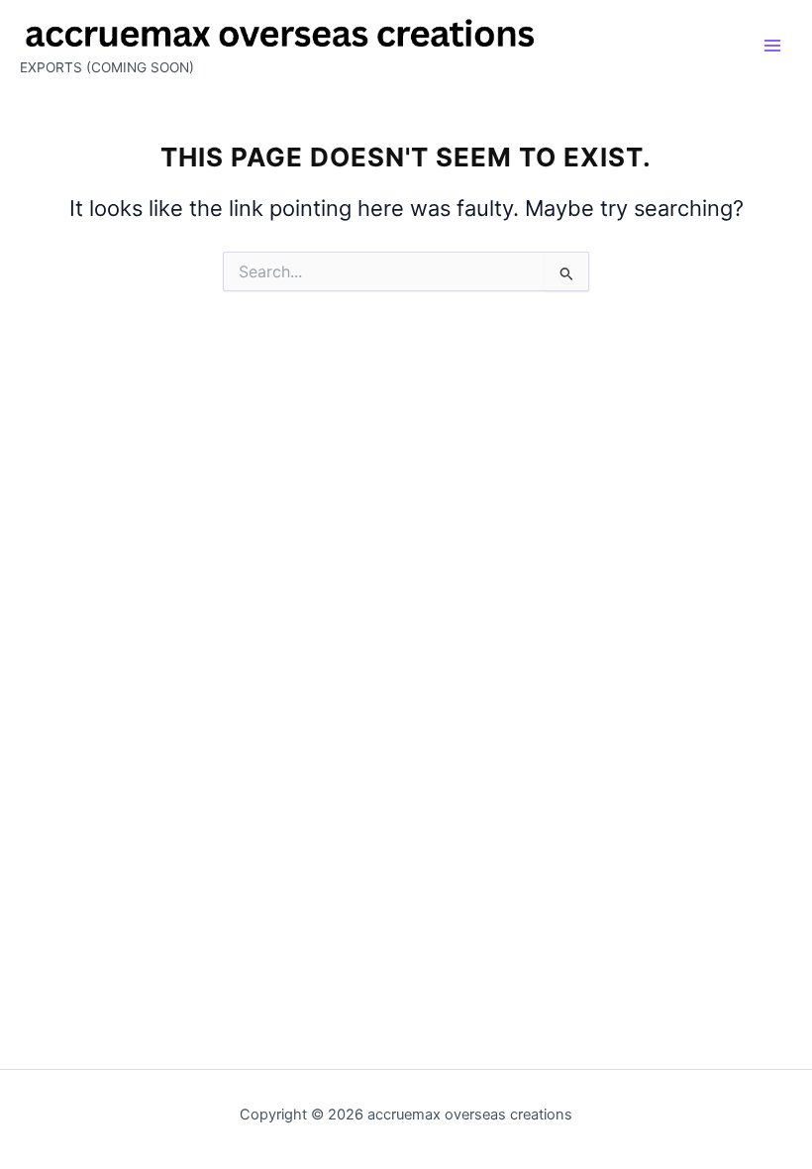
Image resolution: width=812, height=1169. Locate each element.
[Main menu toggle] (772, 45)
